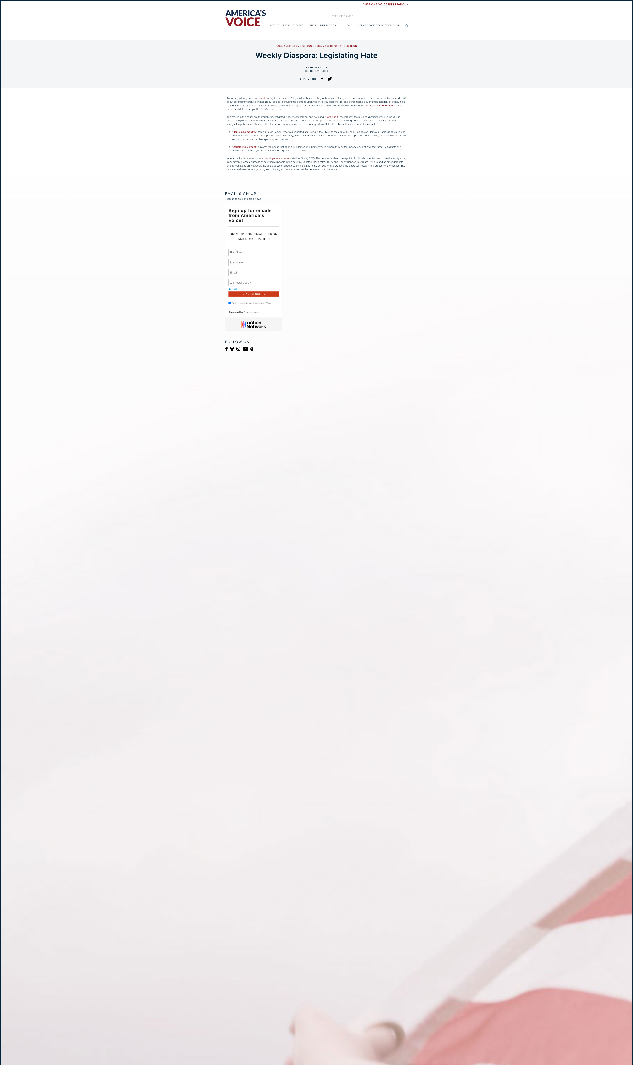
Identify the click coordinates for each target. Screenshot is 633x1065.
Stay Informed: (343, 16)
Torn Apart (332, 117)
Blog (353, 46)
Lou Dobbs (314, 46)
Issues (312, 25)
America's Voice (386, 4)
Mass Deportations (336, 46)
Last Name (235, 261)
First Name (236, 251)
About (274, 25)
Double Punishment (244, 147)
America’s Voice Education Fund (378, 25)
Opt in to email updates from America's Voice (251, 303)
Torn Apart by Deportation (379, 105)
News (348, 25)
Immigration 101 (330, 25)
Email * (234, 271)
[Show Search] (407, 25)
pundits (263, 98)
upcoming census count (276, 158)
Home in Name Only (244, 132)
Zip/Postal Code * (239, 281)
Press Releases (293, 25)
